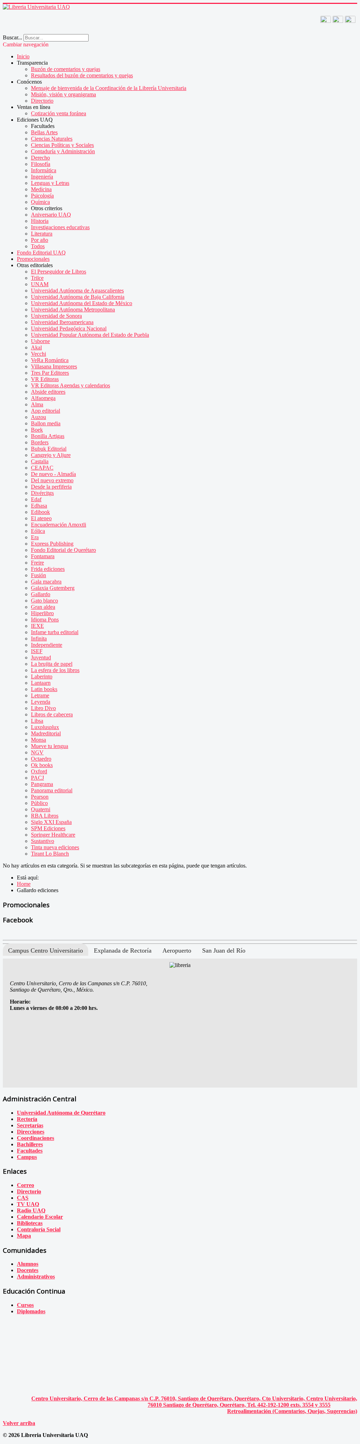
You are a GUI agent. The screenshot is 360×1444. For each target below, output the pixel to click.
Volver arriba (19, 1423)
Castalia (40, 461)
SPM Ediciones (48, 828)
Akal (36, 347)
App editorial (45, 411)
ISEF (37, 651)
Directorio (42, 101)
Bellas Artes (44, 132)
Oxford (39, 771)
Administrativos (36, 1276)
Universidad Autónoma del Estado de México (81, 303)
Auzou (38, 417)
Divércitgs (42, 493)
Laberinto (41, 676)
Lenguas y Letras (50, 183)
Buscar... (12, 37)
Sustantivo (42, 841)
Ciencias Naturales (51, 139)
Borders (40, 442)
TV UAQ (28, 1204)
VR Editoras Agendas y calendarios (70, 385)
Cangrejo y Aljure (51, 455)
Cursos (25, 1305)
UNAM (40, 284)
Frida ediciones (48, 569)
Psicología (42, 196)
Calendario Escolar (40, 1217)
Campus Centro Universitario (45, 950)
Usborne (40, 341)
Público (39, 803)
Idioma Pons (45, 620)
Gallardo (40, 594)
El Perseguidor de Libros (58, 272)
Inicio (23, 56)
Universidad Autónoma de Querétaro (61, 1113)
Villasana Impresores (54, 366)
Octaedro (41, 759)
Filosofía (40, 164)
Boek (37, 430)
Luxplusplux (45, 727)
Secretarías (30, 1125)
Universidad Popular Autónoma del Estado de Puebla (90, 335)
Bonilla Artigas (47, 436)
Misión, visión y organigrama (63, 94)
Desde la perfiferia (51, 487)
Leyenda (40, 702)
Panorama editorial (51, 790)
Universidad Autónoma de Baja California (77, 297)
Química (40, 202)
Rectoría (27, 1119)
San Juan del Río (223, 950)
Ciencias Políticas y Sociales (62, 145)
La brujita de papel (51, 664)
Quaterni (40, 809)
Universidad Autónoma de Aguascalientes (77, 291)
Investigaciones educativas (60, 227)
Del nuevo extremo (52, 480)
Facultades (30, 1151)
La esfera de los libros (55, 670)
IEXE (37, 626)
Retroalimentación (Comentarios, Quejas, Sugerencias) (292, 1411)
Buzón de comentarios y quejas (65, 69)
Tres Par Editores (50, 373)
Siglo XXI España (51, 822)
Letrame (40, 695)
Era (35, 537)
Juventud (41, 657)
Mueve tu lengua (49, 746)
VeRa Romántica (50, 360)
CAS (22, 1198)
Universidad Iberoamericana (62, 322)
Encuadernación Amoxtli (58, 525)
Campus (27, 1157)
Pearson (40, 797)
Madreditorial (46, 733)
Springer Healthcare (53, 835)
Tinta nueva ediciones (55, 847)
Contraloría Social (38, 1229)
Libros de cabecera (52, 714)
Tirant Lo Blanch (50, 854)
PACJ (37, 778)
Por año (39, 240)
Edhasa (39, 506)
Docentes (27, 1270)
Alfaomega (43, 398)
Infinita (39, 639)
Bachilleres (30, 1144)
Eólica (38, 531)
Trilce (37, 278)
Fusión (38, 575)
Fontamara (42, 556)
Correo (25, 1185)
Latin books (44, 689)
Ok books (42, 765)
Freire (37, 563)
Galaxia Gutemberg (53, 588)
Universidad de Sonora (56, 316)
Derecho (40, 158)
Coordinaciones (35, 1138)
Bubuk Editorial (48, 449)
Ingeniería (42, 177)
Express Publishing (52, 544)
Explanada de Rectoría (123, 950)
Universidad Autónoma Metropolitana (73, 309)
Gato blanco (44, 601)
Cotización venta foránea (58, 113)
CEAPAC (42, 468)
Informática (43, 170)
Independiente (46, 645)
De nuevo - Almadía (53, 474)
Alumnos (27, 1264)
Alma (37, 404)
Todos (38, 246)
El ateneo (41, 518)
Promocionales (33, 259)
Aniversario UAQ (51, 215)
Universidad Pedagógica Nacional (69, 328)
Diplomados (31, 1311)
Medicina (41, 189)
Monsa (38, 740)
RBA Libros (44, 816)
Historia (40, 221)
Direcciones (30, 1132)
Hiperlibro (42, 613)
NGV (37, 752)
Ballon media (45, 423)
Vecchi (38, 354)
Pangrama (42, 784)
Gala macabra (46, 582)
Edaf (36, 499)
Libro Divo (43, 708)
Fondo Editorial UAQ (41, 253)
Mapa (24, 1236)
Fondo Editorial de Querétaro (63, 550)
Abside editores (48, 392)
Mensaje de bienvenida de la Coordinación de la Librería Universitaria (108, 88)
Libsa (37, 721)
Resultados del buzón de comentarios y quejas (82, 75)
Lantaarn (41, 683)
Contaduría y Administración (63, 151)
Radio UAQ (31, 1210)
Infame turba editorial (54, 632)
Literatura (41, 234)
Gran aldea (43, 607)
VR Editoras (45, 379)
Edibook (40, 512)
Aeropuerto (176, 950)
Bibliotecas (30, 1223)
